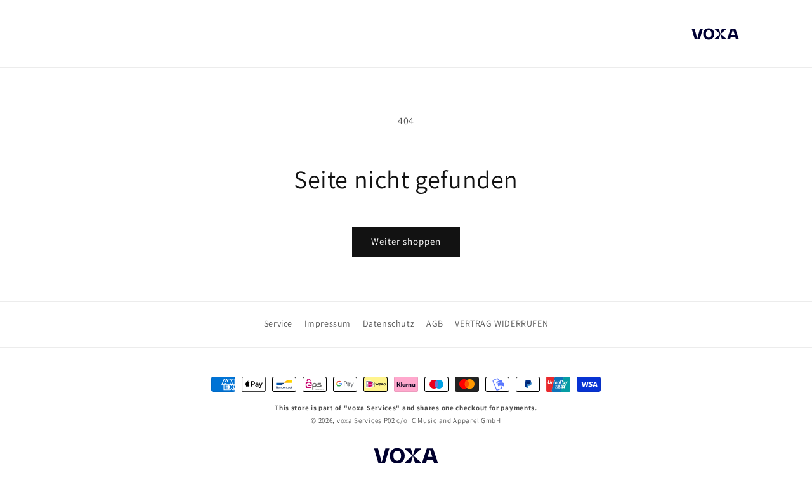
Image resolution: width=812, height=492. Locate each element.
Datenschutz (389, 323)
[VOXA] (406, 458)
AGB (434, 323)
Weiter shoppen (406, 241)
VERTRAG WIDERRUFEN (501, 323)
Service (278, 323)
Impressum (327, 323)
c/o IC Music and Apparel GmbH (448, 420)
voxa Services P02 (366, 420)
